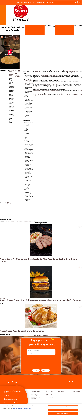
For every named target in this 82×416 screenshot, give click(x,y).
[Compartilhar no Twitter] (9, 203)
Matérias (32, 2)
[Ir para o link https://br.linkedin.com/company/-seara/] (16, 382)
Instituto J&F (49, 394)
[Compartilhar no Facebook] (7, 203)
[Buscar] (76, 2)
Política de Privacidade (26, 408)
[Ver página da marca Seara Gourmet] (21, 13)
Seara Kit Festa (34, 394)
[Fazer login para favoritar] (80, 226)
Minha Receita (34, 395)
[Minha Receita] (4, 2)
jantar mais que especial (71, 71)
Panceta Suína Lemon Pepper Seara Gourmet (52, 84)
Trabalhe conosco (73, 381)
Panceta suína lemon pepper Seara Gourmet (49, 75)
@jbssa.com (6, 399)
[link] (41, 245)
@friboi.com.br (13, 398)
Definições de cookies (63, 406)
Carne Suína (8, 221)
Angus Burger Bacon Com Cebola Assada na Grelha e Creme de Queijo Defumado (40, 300)
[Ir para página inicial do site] (41, 386)
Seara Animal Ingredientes (37, 397)
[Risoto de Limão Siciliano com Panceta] (13, 2)
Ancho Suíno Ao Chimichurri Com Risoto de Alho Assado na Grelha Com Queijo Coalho (38, 260)
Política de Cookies (17, 408)
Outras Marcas (49, 391)
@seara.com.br (13, 399)
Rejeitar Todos (63, 410)
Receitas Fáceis (31, 221)
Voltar (37, 370)
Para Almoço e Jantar (21, 221)
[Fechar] (80, 409)
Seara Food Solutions (35, 393)
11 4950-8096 (19, 402)
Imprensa (48, 393)
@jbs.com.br (6, 398)
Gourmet (13, 221)
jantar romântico (61, 72)
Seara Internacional (35, 391)
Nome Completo (34, 350)
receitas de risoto (39, 71)
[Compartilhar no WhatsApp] (10, 203)
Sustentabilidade (50, 397)
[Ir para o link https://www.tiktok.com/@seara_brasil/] (8, 382)
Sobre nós (48, 395)
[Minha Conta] (79, 2)
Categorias (19, 2)
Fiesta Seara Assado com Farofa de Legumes (22, 331)
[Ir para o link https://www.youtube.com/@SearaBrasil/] (12, 381)
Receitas (26, 2)
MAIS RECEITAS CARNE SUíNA (41, 335)
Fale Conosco (61, 391)
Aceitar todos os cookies (62, 413)
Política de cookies (76, 391)
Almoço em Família (5, 329)
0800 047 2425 (8, 402)
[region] (41, 410)
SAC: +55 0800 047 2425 (63, 393)
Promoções (33, 398)
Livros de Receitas (39, 2)
